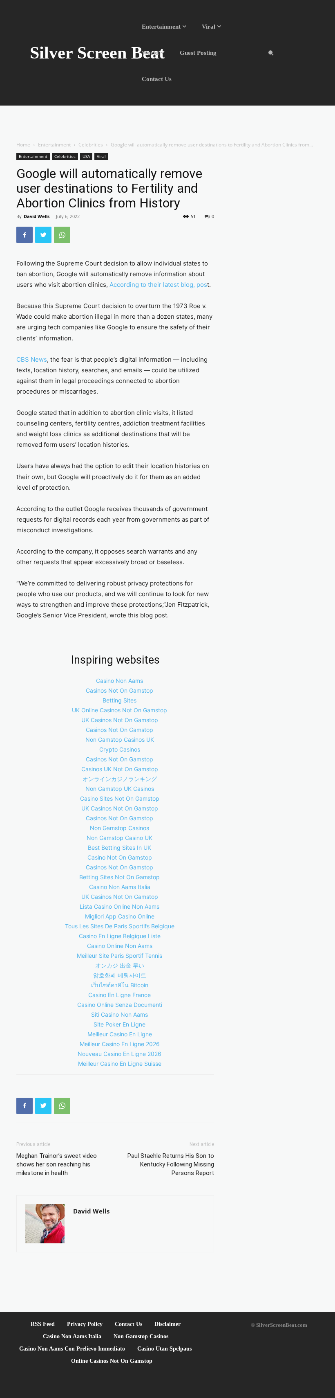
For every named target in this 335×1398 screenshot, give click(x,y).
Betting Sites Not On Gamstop (119, 876)
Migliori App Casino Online (119, 916)
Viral (101, 156)
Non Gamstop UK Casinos (119, 788)
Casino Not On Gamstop (119, 857)
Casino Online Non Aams (119, 945)
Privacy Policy (85, 1324)
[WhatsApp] (62, 235)
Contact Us (128, 1324)
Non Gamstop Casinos (119, 827)
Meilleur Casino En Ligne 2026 (120, 1043)
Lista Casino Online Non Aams (119, 906)
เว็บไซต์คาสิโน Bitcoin (119, 985)
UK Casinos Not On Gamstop (119, 719)
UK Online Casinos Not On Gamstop (119, 710)
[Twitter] (43, 235)
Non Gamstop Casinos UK (119, 739)
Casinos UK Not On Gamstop (119, 768)
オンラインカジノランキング (120, 778)
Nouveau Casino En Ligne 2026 (119, 1053)
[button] (271, 53)
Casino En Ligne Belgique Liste (120, 935)
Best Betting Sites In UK (119, 847)
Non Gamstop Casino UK (119, 837)
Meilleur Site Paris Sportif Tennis (119, 955)
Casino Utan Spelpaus (164, 1349)
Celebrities (90, 144)
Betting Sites (119, 700)
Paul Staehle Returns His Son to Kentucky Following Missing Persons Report (170, 1164)
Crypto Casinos (119, 749)
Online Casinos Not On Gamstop (111, 1361)
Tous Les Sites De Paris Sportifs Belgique (119, 926)
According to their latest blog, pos (158, 284)
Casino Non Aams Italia (119, 886)
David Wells (36, 216)
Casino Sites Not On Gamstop (119, 798)
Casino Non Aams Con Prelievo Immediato (72, 1349)
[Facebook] (24, 235)
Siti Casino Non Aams (119, 1014)
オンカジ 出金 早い (119, 965)
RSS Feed (43, 1324)
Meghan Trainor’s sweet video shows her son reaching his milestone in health (56, 1164)
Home (23, 144)
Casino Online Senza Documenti (119, 1004)
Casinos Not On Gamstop (119, 690)
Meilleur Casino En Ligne (119, 1034)
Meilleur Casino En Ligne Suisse (119, 1063)
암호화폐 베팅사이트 (119, 975)
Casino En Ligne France (119, 994)
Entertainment (54, 144)
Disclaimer (167, 1324)
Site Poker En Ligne (119, 1024)
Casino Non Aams (119, 680)
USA (86, 156)
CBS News (31, 359)
